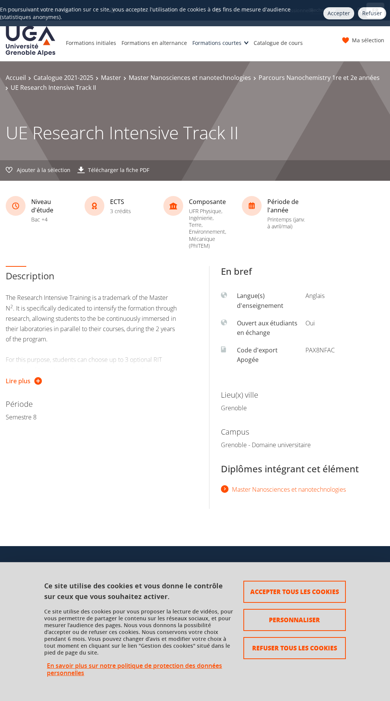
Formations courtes (216, 42)
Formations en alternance (154, 42)
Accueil (16, 77)
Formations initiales (91, 42)
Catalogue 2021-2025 (63, 77)
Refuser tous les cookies (294, 648)
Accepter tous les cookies (294, 591)
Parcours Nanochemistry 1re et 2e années (319, 77)
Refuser (372, 13)
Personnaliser (294, 619)
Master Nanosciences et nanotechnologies (190, 77)
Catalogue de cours (278, 42)
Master (111, 77)
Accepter (339, 13)
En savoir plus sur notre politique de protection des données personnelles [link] (134, 669)
